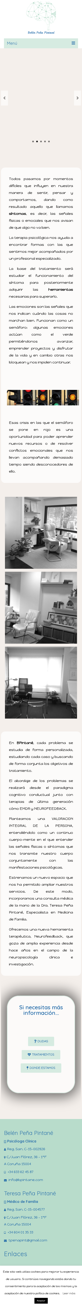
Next (77, 98)
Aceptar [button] (41, 1300)
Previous (4, 98)
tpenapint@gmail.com (27, 1240)
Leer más (69, 1293)
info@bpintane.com (25, 1180)
